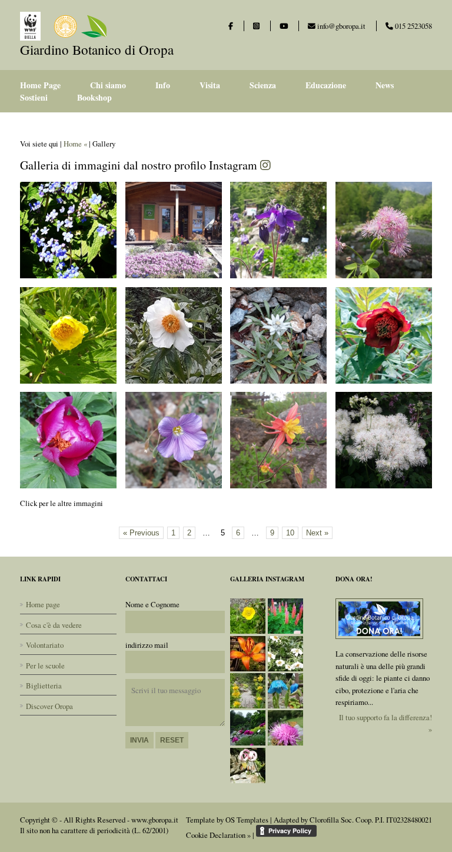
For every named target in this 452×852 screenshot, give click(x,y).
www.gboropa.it (154, 819)
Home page (43, 604)
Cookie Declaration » (218, 835)
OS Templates (246, 819)
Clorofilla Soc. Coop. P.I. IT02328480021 (371, 819)
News (384, 85)
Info (162, 85)
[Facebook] (230, 26)
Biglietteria (44, 685)
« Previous (141, 532)
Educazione (325, 85)
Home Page (40, 85)
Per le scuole (45, 665)
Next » (317, 532)
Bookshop (94, 97)
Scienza (263, 85)
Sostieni (34, 97)
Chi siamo (108, 85)
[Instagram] (256, 26)
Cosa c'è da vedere (54, 625)
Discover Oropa (49, 706)
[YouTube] (284, 26)
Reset (172, 740)
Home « (75, 143)
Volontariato (45, 645)
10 (290, 532)
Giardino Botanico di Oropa (97, 49)
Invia (139, 740)
